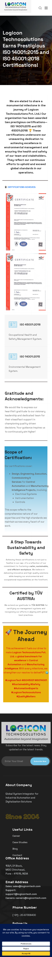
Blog (15, 848)
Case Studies (19, 842)
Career (16, 835)
